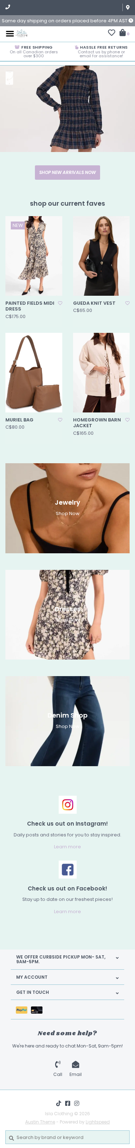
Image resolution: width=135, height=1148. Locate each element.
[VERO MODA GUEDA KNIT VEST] (101, 256)
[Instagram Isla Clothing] (77, 1103)
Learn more (67, 846)
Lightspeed (98, 1122)
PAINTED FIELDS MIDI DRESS (29, 306)
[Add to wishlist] (60, 303)
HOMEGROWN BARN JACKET (97, 423)
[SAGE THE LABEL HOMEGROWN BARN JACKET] (101, 372)
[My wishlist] (111, 33)
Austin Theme (40, 1122)
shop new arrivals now (67, 172)
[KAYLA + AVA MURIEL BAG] (33, 372)
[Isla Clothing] (21, 33)
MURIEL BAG (19, 420)
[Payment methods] (23, 1009)
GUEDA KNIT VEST (94, 303)
